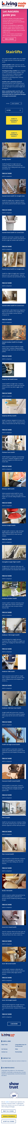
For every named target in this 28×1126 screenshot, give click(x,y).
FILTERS (9, 110)
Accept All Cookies (8, 1121)
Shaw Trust (4, 1044)
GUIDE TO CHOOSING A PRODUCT (14, 120)
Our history (4, 1049)
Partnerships (18, 1052)
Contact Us (23, 1061)
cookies (7, 1102)
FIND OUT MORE (7, 173)
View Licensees (9, 39)
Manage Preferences (9, 1116)
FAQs (16, 1049)
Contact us (4, 1052)
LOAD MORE (14, 1024)
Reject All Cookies (8, 1111)
